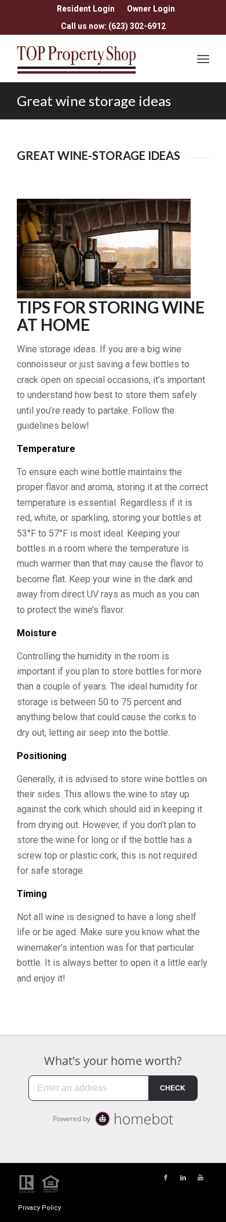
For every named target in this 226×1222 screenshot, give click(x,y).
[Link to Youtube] (200, 1178)
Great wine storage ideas (94, 100)
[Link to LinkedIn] (183, 1178)
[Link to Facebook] (165, 1178)
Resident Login (86, 8)
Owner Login (151, 8)
